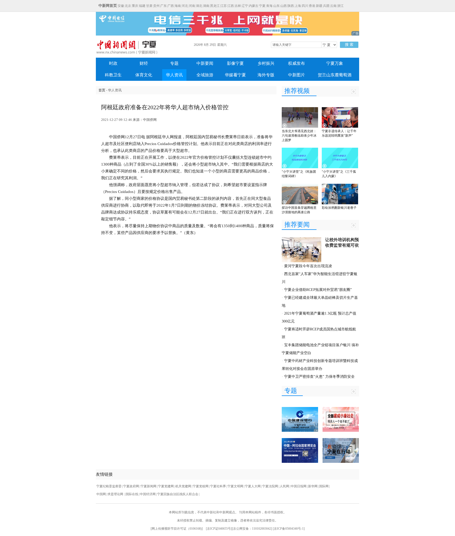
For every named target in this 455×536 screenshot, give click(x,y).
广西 (170, 6)
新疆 (319, 6)
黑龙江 (215, 6)
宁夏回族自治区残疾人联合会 (177, 494)
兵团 (326, 6)
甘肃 (149, 6)
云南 (333, 6)
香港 (312, 6)
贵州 (156, 6)
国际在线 (132, 494)
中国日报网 (298, 486)
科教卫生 (113, 75)
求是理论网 (115, 494)
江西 (231, 6)
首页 (101, 90)
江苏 (223, 6)
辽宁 (245, 6)
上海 (298, 6)
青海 (269, 6)
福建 (142, 6)
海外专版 (266, 75)
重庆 (135, 6)
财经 (144, 63)
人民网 (284, 486)
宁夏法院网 (270, 486)
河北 (185, 6)
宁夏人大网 (253, 486)
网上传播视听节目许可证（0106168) (177, 528)
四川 (305, 6)
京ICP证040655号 (219, 528)
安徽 (121, 6)
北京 (128, 6)
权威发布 (296, 63)
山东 (276, 6)
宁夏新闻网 (148, 486)
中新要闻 (204, 63)
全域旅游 (204, 75)
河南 (192, 6)
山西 (283, 6)
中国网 (101, 494)
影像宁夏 (235, 63)
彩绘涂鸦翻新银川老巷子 (339, 208)
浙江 (340, 6)
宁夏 (262, 6)
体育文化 (143, 75)
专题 (174, 63)
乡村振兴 (266, 63)
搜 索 (349, 45)
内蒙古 (253, 6)
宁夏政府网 (131, 486)
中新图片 (296, 75)
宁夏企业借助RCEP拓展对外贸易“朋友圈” (318, 290)
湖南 (206, 6)
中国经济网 (148, 494)
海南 (178, 6)
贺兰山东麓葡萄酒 (335, 75)
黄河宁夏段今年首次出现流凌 (308, 266)
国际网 (324, 486)
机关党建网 (183, 486)
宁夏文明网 (235, 486)
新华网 (313, 486)
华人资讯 (174, 75)
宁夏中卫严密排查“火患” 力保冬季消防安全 (319, 377)
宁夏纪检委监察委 (109, 486)
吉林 (238, 6)
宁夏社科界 (218, 486)
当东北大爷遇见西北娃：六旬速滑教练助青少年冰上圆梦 (299, 135)
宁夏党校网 (201, 486)
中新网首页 (107, 6)
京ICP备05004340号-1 (289, 528)
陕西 (291, 6)
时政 (113, 63)
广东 (163, 6)
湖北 (199, 6)
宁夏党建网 (166, 486)
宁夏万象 (334, 63)
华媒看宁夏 (235, 75)
